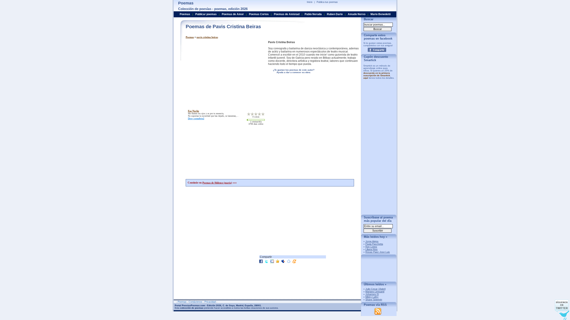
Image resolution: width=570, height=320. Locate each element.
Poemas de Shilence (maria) (217, 182)
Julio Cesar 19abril (375, 289)
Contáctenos (195, 301)
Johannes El (372, 294)
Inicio (309, 2)
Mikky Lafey (372, 297)
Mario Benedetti (380, 14)
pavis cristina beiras (207, 37)
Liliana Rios (371, 249)
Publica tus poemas (327, 2)
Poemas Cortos (259, 14)
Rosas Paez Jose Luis (377, 252)
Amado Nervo (356, 14)
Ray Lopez (371, 246)
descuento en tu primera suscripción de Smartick (376, 74)
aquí (365, 78)
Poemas (190, 37)
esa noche (193, 111)
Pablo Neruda (313, 14)
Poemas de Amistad (286, 14)
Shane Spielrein (373, 299)
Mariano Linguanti (374, 291)
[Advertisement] (223, 72)
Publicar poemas (206, 14)
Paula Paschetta (374, 244)
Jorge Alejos (372, 241)
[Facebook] (377, 50)
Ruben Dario (335, 14)
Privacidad (210, 301)
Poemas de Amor (233, 14)
